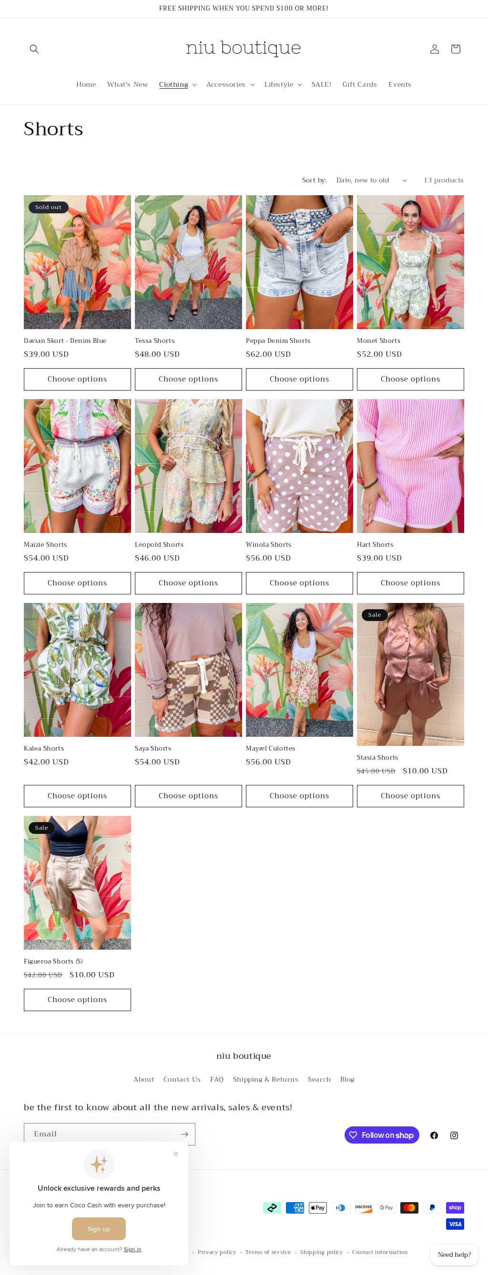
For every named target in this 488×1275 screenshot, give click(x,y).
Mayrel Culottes (270, 749)
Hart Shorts (375, 545)
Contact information (379, 1252)
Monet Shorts (378, 341)
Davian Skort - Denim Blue (65, 341)
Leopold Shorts (159, 545)
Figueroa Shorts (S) (53, 962)
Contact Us (182, 1079)
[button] (34, 49)
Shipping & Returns (266, 1079)
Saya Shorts (153, 749)
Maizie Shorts (45, 545)
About (143, 1079)
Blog (347, 1079)
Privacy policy (217, 1252)
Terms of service (268, 1252)
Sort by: (314, 180)
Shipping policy (321, 1252)
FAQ (217, 1079)
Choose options (77, 379)
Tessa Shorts (154, 341)
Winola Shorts (269, 545)
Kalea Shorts (44, 749)
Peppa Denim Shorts (278, 341)
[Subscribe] (184, 1134)
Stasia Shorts (377, 758)
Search (319, 1079)
